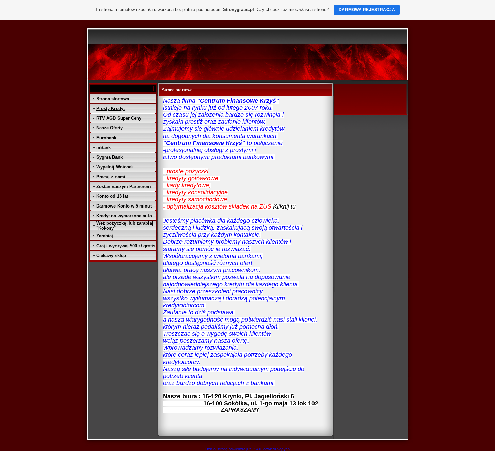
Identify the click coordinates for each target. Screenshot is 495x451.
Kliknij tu (284, 206)
